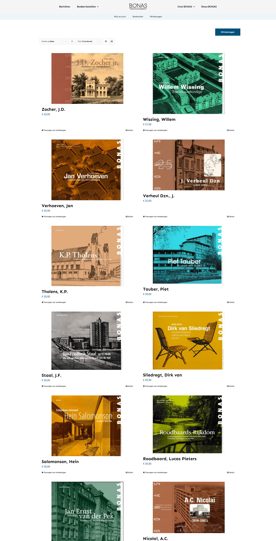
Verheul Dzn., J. (158, 195)
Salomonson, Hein (60, 461)
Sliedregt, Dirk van (162, 375)
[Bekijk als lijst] (111, 41)
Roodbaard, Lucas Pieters (170, 458)
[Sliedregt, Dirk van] (188, 341)
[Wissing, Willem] (188, 83)
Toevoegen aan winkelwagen (55, 130)
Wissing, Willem (159, 119)
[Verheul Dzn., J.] (188, 165)
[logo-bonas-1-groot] (138, 4)
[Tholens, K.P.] (87, 256)
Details (130, 130)
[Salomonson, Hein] (87, 425)
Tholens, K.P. (55, 291)
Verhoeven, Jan (57, 205)
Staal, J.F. (51, 375)
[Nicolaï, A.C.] (188, 507)
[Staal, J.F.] (87, 341)
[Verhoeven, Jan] (87, 170)
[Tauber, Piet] (188, 255)
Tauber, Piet (156, 289)
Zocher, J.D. (53, 109)
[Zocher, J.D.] (87, 78)
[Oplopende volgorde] (72, 41)
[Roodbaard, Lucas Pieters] (188, 424)
